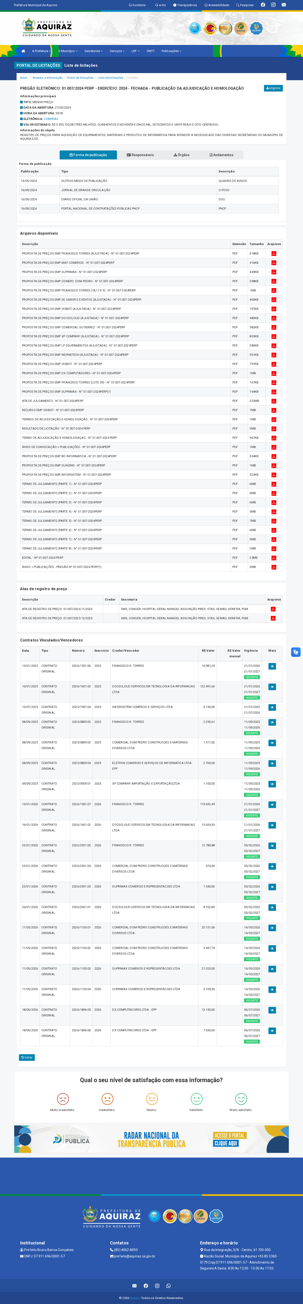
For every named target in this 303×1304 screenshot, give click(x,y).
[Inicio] (23, 51)
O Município (67, 51)
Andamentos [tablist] (223, 155)
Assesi (135, 1298)
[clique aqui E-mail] (134, 1286)
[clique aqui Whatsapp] (169, 1286)
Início (24, 77)
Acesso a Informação (48, 77)
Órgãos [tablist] (183, 155)
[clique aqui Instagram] (157, 1286)
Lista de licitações (110, 77)
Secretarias (93, 51)
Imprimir (275, 88)
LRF (135, 51)
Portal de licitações (80, 77)
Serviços (116, 51)
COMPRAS (51, 119)
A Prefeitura (40, 51)
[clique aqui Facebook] (146, 1286)
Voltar (28, 1057)
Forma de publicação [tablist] (90, 155)
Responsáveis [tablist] (142, 155)
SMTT (151, 51)
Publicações (170, 51)
